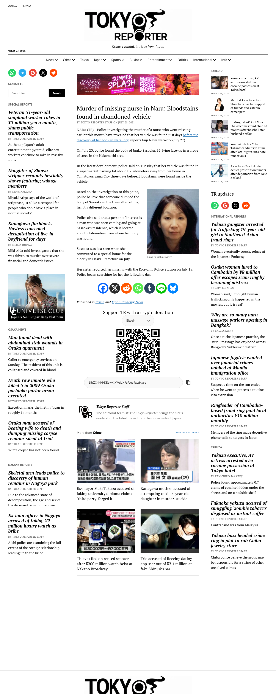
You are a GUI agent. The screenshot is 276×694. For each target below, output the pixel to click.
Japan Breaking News (127, 302)
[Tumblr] (149, 288)
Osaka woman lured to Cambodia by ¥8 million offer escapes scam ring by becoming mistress (237, 274)
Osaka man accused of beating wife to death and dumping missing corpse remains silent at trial (34, 430)
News (50, 60)
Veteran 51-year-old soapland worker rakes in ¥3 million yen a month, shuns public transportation (34, 122)
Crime (67, 60)
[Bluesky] (173, 288)
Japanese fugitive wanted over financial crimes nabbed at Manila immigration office (236, 365)
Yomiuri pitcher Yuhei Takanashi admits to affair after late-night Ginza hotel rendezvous (249, 150)
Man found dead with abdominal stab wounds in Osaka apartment (35, 342)
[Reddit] (126, 288)
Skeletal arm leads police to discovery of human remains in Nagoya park (36, 478)
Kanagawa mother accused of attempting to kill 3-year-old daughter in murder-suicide (165, 493)
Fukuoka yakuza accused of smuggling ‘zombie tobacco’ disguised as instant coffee (239, 508)
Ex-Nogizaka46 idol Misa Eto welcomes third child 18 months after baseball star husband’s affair (249, 128)
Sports (116, 60)
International (202, 60)
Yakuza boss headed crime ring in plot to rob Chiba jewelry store (238, 540)
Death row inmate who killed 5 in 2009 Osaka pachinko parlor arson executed (31, 388)
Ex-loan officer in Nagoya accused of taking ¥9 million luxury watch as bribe (34, 523)
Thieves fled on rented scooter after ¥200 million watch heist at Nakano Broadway (105, 563)
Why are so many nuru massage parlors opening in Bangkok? (239, 320)
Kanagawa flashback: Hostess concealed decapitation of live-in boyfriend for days (30, 231)
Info (224, 60)
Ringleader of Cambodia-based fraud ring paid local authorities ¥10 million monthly (238, 413)
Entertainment (158, 60)
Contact (13, 5)
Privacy (27, 5)
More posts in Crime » (187, 432)
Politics (182, 60)
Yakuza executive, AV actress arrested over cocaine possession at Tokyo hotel (245, 84)
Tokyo (84, 60)
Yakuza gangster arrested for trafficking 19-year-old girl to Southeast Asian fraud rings (238, 232)
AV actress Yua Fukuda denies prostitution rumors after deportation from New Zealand (249, 172)
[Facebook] (103, 288)
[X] (114, 288)
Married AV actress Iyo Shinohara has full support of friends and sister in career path (248, 106)
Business (136, 60)
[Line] (161, 288)
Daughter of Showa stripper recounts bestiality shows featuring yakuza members (35, 178)
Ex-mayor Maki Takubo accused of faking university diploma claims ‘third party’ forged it (106, 493)
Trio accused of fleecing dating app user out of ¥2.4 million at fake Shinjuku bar (166, 563)
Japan (98, 60)
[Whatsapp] (138, 288)
